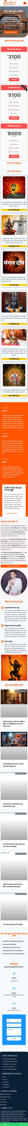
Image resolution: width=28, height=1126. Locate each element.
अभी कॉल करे (14, 79)
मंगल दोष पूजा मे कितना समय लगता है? (11, 947)
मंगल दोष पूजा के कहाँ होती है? (9, 944)
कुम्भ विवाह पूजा (14, 395)
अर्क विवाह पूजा (14, 359)
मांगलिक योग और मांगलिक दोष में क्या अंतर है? (13, 941)
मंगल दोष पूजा (14, 285)
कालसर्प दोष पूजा (14, 210)
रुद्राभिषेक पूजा (14, 324)
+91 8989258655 (14, 981)
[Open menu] (24, 3)
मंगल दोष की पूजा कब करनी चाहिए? (13, 924)
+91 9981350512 (14, 980)
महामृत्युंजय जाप (14, 246)
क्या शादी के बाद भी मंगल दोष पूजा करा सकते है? (13, 954)
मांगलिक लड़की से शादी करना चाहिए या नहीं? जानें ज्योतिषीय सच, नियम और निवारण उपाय (14, 724)
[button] (14, 941)
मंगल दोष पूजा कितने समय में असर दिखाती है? (13, 950)
